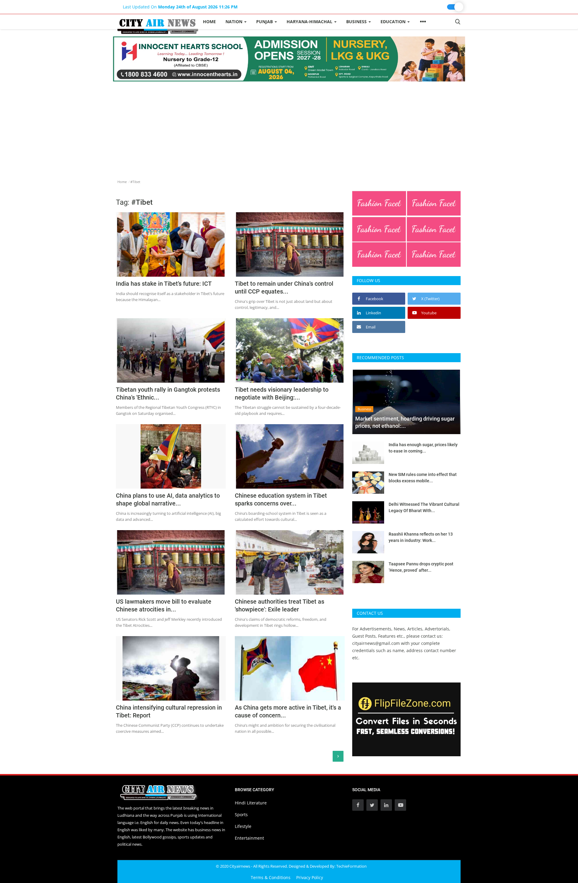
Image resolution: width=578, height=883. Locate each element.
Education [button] (394, 21)
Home (209, 21)
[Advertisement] (289, 127)
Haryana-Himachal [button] (310, 21)
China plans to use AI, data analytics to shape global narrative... (168, 499)
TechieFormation (351, 866)
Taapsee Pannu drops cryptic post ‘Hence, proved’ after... (421, 567)
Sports (241, 814)
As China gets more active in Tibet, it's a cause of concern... (288, 711)
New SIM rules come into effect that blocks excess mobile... (423, 477)
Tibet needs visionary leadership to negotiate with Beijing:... (281, 393)
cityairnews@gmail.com (376, 643)
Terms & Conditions (271, 877)
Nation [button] (234, 21)
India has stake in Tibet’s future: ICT (164, 283)
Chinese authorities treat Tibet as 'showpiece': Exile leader (279, 605)
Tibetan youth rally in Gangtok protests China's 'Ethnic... (168, 393)
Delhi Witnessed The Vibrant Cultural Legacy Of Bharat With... (424, 507)
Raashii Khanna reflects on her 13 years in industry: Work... (421, 537)
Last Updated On (180, 7)
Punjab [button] (265, 21)
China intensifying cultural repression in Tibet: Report (169, 711)
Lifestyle (243, 826)
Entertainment (249, 838)
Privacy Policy (309, 877)
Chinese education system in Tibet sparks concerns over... (281, 499)
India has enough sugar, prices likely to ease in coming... (423, 447)
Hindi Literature (251, 803)
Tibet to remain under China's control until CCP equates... (284, 287)
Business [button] (357, 21)
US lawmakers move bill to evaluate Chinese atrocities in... (163, 605)
